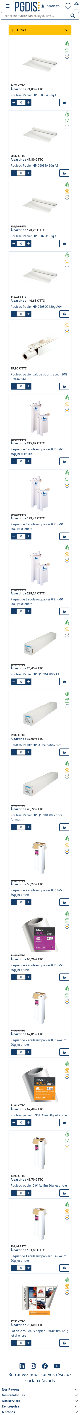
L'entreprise (10, 1406)
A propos (8, 1412)
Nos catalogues (13, 1395)
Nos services (11, 1401)
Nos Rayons (10, 1389)
